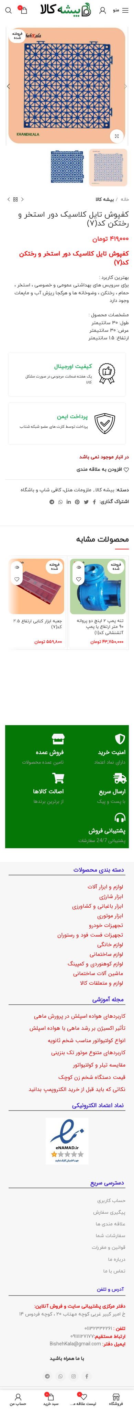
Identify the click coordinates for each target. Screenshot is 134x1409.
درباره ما (116, 1259)
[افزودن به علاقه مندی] (78, 579)
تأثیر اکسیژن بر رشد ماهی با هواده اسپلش (77, 1028)
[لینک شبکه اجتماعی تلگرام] (51, 502)
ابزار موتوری (110, 915)
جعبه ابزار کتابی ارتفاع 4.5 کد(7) (37, 624)
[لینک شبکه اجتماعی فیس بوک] (94, 502)
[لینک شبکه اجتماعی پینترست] (77, 502)
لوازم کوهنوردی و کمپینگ (95, 964)
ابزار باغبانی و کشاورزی (97, 906)
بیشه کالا (105, 199)
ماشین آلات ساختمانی (98, 973)
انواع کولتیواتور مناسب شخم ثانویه (86, 1040)
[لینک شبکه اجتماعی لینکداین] (69, 502)
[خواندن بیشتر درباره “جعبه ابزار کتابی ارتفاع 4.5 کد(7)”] (17, 567)
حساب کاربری (111, 1201)
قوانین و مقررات (108, 1247)
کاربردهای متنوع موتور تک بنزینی (88, 1052)
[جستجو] (8, 10)
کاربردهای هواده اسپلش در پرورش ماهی (79, 1016)
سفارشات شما (110, 1236)
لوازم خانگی (110, 944)
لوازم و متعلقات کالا (101, 983)
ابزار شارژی (111, 896)
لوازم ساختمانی (106, 954)
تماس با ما (114, 1271)
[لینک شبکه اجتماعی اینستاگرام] (73, 1376)
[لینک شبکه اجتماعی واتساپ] (60, 502)
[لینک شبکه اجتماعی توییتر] (86, 502)
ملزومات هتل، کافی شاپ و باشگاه (56, 490)
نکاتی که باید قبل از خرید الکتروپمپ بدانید (77, 1089)
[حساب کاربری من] (103, 10)
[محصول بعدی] (8, 199)
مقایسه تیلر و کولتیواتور (99, 1065)
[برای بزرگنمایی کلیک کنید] (117, 136)
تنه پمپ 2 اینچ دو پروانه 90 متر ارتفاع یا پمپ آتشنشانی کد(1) (100, 627)
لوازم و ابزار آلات (105, 887)
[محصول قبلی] (22, 199)
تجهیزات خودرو (106, 925)
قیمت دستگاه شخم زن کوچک (91, 1077)
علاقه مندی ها (110, 1224)
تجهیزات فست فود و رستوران (90, 935)
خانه (124, 199)
